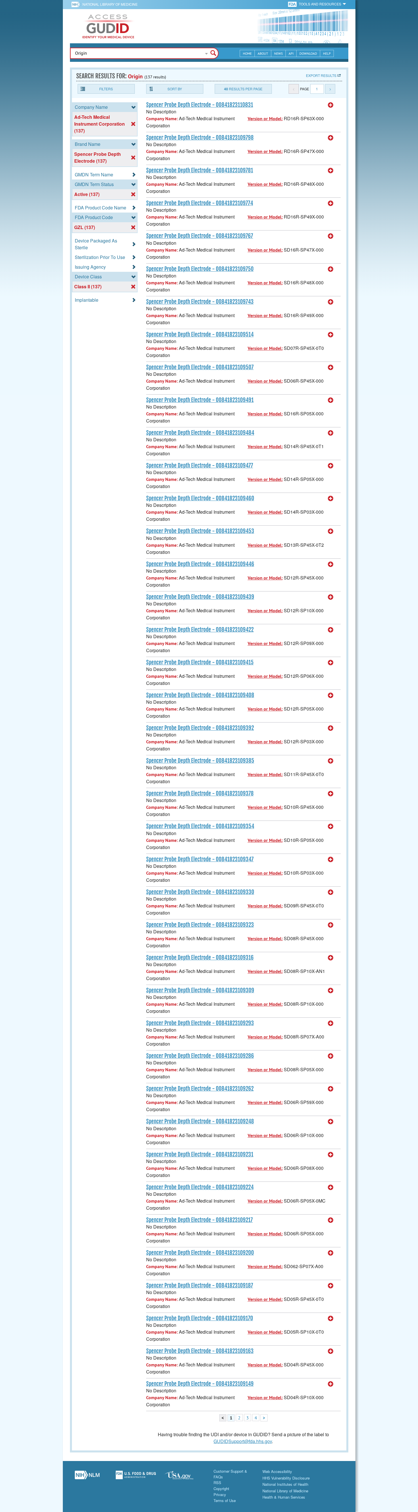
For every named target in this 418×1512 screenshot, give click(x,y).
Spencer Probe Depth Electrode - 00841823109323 (200, 924)
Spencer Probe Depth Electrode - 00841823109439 (200, 596)
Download (308, 53)
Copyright (221, 1488)
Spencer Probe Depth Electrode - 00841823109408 (200, 695)
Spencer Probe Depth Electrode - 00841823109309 (200, 990)
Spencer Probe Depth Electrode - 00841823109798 (200, 137)
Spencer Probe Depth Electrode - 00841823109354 (200, 826)
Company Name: (162, 119)
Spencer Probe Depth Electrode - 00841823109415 (200, 662)
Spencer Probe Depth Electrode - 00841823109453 (200, 531)
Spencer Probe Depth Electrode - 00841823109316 (200, 957)
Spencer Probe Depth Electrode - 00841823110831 (199, 104)
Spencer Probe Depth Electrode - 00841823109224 (200, 1187)
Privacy (220, 1494)
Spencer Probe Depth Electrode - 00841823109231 (199, 1154)
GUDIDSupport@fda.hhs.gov (243, 1441)
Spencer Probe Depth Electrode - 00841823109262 (200, 1088)
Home (247, 53)
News (278, 53)
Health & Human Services (283, 1497)
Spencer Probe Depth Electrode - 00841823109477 (199, 465)
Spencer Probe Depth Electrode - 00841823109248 (200, 1121)
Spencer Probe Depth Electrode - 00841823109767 (199, 235)
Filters (106, 88)
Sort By (174, 88)
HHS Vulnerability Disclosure (286, 1478)
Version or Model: (265, 119)
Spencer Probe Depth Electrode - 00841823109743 (200, 301)
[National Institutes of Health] (76, 4)
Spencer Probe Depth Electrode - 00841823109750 (200, 269)
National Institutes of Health (285, 1484)
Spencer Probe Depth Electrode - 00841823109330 (200, 892)
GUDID (108, 26)
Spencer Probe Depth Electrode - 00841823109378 (200, 793)
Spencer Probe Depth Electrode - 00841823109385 (200, 760)
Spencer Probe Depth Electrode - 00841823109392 (200, 728)
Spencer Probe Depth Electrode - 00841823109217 (199, 1220)
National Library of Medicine (110, 4)
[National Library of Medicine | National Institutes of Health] (87, 1477)
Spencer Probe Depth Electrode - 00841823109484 (200, 432)
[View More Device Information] (331, 105)
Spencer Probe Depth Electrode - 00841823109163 (200, 1351)
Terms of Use (225, 1500)
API (291, 53)
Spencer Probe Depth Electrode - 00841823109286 (200, 1055)
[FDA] (292, 3)
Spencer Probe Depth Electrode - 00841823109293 (200, 1023)
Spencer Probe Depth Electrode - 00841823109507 (200, 367)
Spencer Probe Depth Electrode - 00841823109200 (200, 1252)
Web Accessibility (277, 1471)
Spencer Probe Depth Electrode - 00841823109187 (199, 1285)
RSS (217, 1482)
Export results (321, 75)
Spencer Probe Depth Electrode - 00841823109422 (200, 629)
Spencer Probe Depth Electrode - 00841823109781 (199, 170)
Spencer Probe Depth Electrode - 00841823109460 (200, 498)
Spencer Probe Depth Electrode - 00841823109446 (200, 564)
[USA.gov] (185, 1477)
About (263, 53)
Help (327, 53)
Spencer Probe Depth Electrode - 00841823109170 (199, 1318)
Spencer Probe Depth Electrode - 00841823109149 (200, 1383)
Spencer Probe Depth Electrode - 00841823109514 (200, 334)
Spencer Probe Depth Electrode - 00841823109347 (200, 859)
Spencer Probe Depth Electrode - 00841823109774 (199, 203)
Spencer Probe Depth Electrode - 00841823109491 (200, 400)
